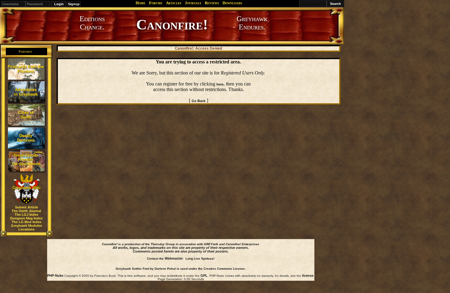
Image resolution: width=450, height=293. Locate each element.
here (219, 84)
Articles (173, 3)
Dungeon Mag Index (26, 218)
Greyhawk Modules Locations (26, 227)
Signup (74, 4)
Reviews (212, 3)
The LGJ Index (26, 214)
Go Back (198, 101)
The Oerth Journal (26, 211)
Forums (155, 3)
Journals (193, 3)
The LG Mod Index (26, 222)
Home (140, 3)
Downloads (232, 3)
